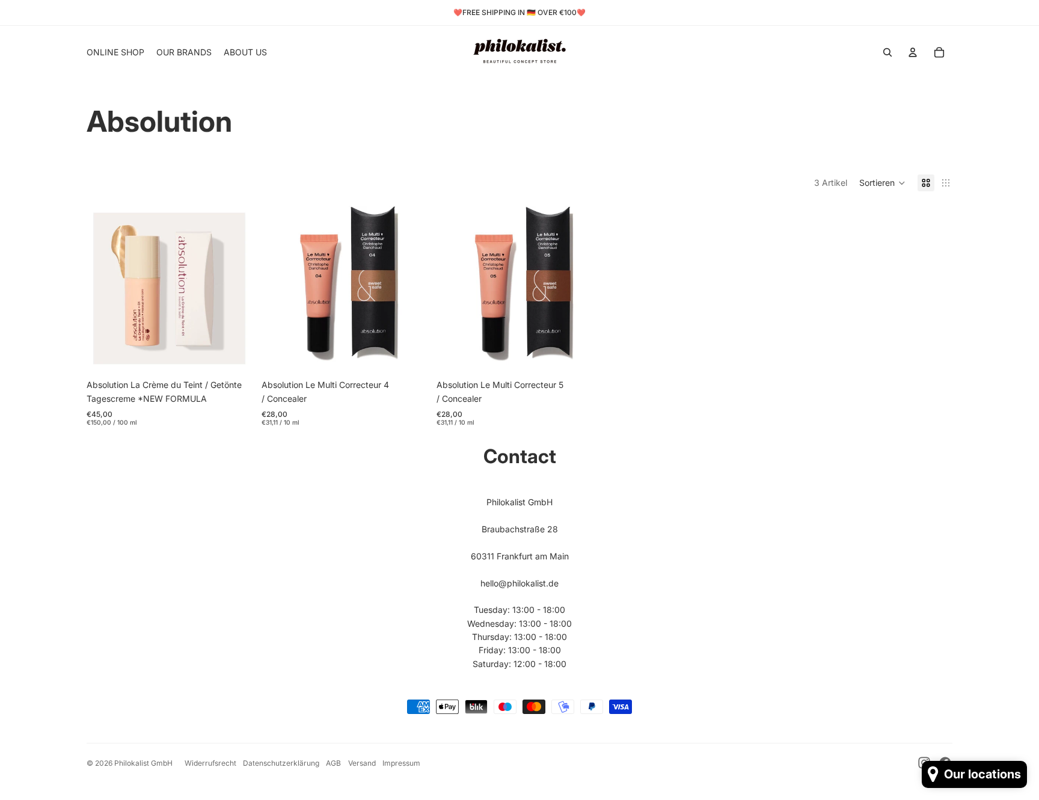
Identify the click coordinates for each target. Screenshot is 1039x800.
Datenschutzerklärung (281, 763)
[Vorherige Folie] (105, 288)
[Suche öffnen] (887, 52)
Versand (362, 763)
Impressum (401, 763)
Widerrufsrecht (210, 763)
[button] (882, 183)
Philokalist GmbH (143, 763)
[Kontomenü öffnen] (913, 52)
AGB (333, 763)
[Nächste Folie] (234, 288)
